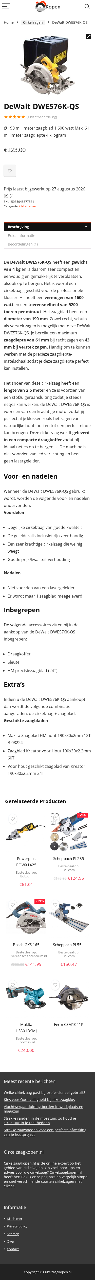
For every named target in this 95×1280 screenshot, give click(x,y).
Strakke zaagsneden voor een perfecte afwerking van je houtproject (45, 1132)
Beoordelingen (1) (23, 244)
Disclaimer (14, 1218)
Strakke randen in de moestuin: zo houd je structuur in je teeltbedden (40, 1120)
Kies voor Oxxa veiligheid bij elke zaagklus (39, 1099)
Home (9, 22)
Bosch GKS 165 (26, 944)
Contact (13, 1249)
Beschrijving (18, 226)
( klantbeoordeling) (42, 117)
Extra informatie (21, 235)
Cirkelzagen (33, 22)
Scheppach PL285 (68, 858)
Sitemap (13, 1234)
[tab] (47, 226)
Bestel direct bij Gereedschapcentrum (69, 1030)
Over (10, 1241)
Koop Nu (26, 890)
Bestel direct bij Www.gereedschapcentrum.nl (26, 966)
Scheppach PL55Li (69, 944)
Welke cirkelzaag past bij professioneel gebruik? (44, 1092)
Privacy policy (17, 1226)
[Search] (87, 6)
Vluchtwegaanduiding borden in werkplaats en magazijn (43, 1109)
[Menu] (6, 6)
